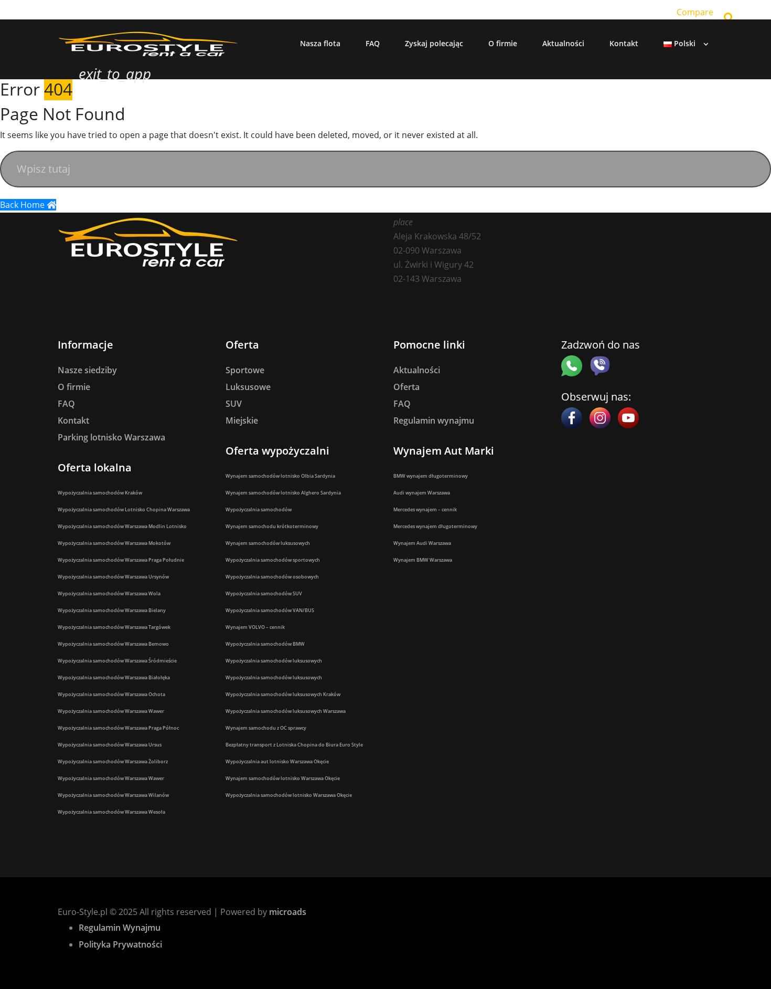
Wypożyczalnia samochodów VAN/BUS (270, 610)
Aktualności (416, 370)
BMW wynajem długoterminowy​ (430, 475)
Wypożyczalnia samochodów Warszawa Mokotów (114, 543)
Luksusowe (248, 387)
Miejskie (242, 420)
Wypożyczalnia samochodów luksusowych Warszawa (286, 711)
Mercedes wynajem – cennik (425, 509)
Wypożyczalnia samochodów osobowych (272, 576)
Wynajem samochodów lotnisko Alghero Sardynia (283, 492)
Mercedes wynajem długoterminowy (435, 526)
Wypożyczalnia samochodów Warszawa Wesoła (111, 811)
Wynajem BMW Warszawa (422, 559)
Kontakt (73, 420)
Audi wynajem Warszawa (421, 492)
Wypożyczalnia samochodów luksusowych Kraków (283, 694)
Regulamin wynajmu (433, 420)
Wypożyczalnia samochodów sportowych (273, 559)
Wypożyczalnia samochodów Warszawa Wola (109, 593)
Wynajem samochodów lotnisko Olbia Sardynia (280, 475)
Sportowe (245, 370)
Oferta (406, 387)
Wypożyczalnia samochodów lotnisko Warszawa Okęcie (289, 795)
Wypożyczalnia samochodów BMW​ (265, 643)
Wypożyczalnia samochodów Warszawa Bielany (112, 610)
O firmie (74, 387)
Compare (695, 12)
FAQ (66, 403)
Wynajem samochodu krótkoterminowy (272, 526)
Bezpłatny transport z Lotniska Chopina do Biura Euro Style (294, 744)
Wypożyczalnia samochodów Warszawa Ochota (111, 694)
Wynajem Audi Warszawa (422, 543)
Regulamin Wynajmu (119, 927)
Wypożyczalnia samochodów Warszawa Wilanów (113, 795)
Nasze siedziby (87, 370)
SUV (234, 403)
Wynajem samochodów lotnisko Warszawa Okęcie (283, 778)
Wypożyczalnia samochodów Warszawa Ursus (110, 744)
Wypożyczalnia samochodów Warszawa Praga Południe (121, 559)
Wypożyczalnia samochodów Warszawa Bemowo (113, 643)
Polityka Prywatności (120, 944)
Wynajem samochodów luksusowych (268, 543)
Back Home (23, 205)
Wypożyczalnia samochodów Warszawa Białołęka (114, 677)
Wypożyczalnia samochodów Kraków (100, 492)
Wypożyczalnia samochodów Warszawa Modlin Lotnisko (122, 526)
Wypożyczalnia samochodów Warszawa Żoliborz (113, 761)
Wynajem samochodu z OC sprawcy (266, 727)
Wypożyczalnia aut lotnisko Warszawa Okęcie (277, 761)
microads (287, 912)
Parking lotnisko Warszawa (111, 437)
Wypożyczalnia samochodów (259, 509)
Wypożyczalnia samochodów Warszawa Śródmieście (117, 660)
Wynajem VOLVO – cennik (255, 627)
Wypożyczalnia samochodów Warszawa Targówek (114, 627)
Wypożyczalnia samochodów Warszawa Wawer (111, 711)
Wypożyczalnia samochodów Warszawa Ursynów (113, 576)
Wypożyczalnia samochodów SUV (264, 593)
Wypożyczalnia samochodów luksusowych (274, 660)
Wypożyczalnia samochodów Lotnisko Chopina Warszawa (124, 509)
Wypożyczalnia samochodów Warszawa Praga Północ (118, 727)
